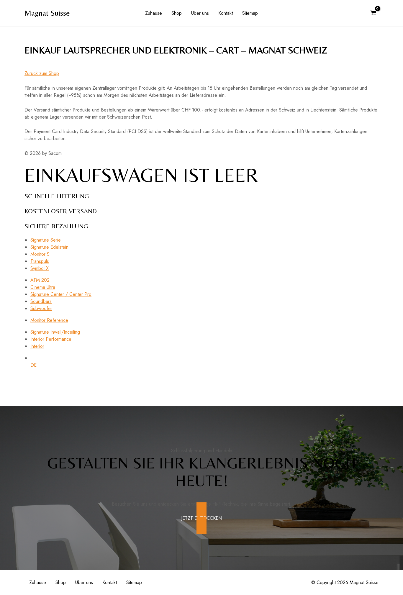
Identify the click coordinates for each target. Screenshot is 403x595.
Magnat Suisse (47, 13)
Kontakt (225, 13)
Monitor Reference (49, 320)
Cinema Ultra (42, 287)
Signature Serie (45, 240)
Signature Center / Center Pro (60, 294)
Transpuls (39, 261)
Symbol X (39, 268)
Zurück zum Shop (41, 73)
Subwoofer (41, 308)
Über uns (200, 13)
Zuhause (153, 13)
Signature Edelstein (49, 247)
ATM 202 (40, 280)
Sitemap (250, 13)
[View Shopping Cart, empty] (373, 13)
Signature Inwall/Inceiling (55, 332)
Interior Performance (50, 339)
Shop (176, 13)
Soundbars (41, 301)
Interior (37, 346)
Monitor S (40, 254)
